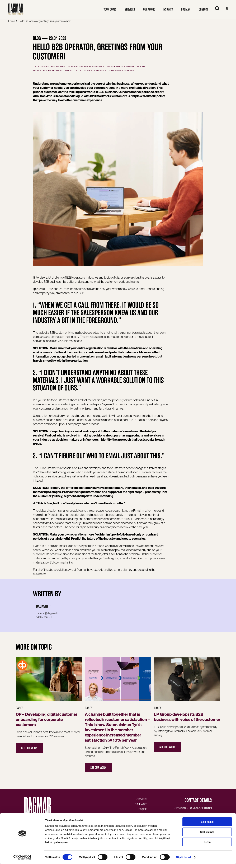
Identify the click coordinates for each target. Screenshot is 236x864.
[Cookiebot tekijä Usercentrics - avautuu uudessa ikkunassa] (22, 857)
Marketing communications (126, 66)
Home (11, 21)
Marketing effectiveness (86, 66)
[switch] (102, 857)
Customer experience (91, 70)
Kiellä (207, 841)
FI (227, 9)
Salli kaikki (207, 821)
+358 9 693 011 (44, 616)
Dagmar (42, 606)
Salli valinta (207, 831)
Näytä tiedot (183, 857)
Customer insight (122, 70)
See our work (29, 748)
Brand (69, 70)
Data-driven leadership (49, 66)
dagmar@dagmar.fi (47, 613)
